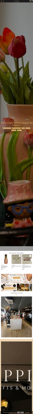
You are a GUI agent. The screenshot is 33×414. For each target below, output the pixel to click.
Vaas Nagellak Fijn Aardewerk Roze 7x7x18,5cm (4, 267)
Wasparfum (14, 130)
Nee (22, 412)
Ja (18, 412)
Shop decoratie (24, 288)
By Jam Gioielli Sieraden (7, 128)
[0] (31, 1)
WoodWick (19, 130)
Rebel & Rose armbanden (16, 128)
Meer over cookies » (27, 412)
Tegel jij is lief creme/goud (16, 266)
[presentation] (1, 260)
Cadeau (23, 128)
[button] (1, 1)
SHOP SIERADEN (16, 277)
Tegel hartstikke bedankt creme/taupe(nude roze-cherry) (26, 267)
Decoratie (28, 128)
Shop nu (16, 294)
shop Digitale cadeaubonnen (8, 288)
